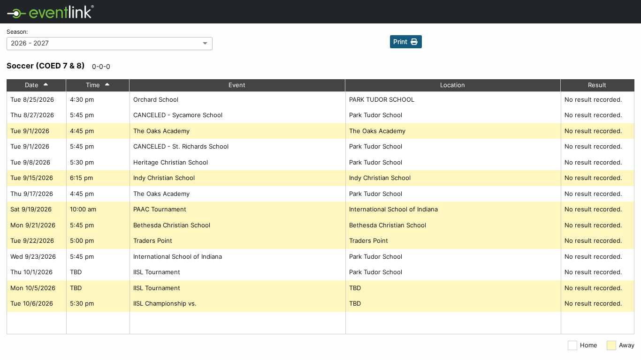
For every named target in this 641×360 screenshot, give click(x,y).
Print (401, 41)
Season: (17, 31)
